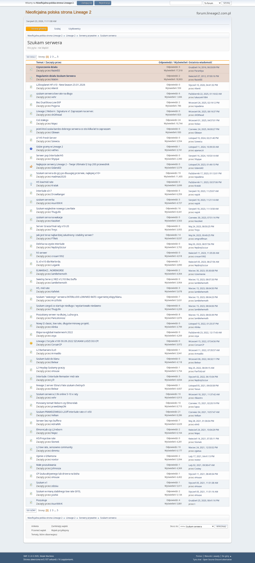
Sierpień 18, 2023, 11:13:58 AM (204, 208)
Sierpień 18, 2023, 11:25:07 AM (204, 191)
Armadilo (56, 353)
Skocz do (174, 526)
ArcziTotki (56, 300)
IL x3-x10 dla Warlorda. (48, 261)
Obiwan (55, 132)
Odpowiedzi (165, 62)
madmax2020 (58, 176)
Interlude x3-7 (44, 190)
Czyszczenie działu (47, 67)
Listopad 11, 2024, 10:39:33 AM (204, 146)
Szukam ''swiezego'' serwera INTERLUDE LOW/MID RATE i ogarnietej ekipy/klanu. (79, 296)
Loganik (55, 265)
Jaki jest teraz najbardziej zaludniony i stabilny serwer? (64, 235)
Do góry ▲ (227, 556)
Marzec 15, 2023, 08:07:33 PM (203, 279)
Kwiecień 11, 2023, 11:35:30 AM (204, 253)
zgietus (197, 450)
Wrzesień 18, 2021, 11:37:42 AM (204, 394)
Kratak (54, 185)
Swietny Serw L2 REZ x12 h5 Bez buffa (56, 279)
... (55, 56)
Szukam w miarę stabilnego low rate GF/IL (58, 491)
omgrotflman (200, 238)
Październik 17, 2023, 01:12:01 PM (205, 173)
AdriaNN (56, 424)
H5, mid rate (43, 288)
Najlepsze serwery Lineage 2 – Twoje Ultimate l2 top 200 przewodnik (72, 164)
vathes (54, 150)
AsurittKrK (56, 203)
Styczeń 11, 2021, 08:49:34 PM (203, 474)
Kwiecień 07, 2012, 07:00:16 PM (204, 76)
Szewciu (55, 141)
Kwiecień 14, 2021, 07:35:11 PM (204, 438)
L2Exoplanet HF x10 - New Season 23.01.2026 (60, 84)
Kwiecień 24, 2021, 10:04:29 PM (204, 429)
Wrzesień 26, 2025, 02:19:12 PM (204, 102)
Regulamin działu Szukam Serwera (56, 75)
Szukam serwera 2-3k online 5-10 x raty (57, 394)
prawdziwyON (58, 406)
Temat (40, 62)
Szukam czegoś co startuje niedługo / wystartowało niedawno (68, 305)
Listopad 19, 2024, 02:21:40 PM (204, 138)
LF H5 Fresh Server (46, 137)
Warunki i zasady (212, 556)
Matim (54, 79)
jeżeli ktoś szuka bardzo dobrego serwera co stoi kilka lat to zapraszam (73, 129)
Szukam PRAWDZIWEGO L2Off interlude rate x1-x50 (64, 411)
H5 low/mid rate (44, 182)
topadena (199, 106)
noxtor (55, 459)
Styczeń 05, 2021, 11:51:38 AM (203, 482)
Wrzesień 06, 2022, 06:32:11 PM (204, 359)
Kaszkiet (55, 220)
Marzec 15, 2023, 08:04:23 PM (203, 297)
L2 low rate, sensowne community (54, 447)
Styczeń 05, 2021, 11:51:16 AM (203, 491)
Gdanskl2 (56, 167)
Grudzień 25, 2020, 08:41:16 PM (204, 500)
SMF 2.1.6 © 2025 (31, 556)
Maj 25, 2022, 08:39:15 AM (201, 367)
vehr (53, 97)
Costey (197, 468)
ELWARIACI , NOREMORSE (50, 270)
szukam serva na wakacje (49, 217)
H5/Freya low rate (46, 438)
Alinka (54, 326)
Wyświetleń (181, 62)
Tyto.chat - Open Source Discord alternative (212, 559)
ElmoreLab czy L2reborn (49, 429)
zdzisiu (54, 486)
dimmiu (55, 450)
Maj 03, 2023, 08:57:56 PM (201, 244)
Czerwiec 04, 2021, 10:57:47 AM (204, 412)
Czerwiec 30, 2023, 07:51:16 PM (204, 217)
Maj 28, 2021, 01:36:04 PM (201, 420)
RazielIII (55, 70)
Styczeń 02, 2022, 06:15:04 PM (203, 376)
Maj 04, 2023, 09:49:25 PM (201, 235)
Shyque (55, 159)
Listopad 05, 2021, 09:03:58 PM (204, 385)
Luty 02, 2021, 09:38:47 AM (202, 465)
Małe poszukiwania (46, 464)
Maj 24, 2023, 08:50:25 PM (201, 226)
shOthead (56, 114)
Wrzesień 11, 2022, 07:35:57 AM (204, 350)
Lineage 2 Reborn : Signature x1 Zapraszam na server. (65, 111)
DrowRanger (58, 194)
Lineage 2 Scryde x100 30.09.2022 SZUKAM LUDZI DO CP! (67, 341)
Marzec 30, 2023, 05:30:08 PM (203, 270)
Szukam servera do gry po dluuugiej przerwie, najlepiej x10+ (68, 173)
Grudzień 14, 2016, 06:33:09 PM (204, 67)
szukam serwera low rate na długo (54, 93)
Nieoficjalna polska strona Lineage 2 (58, 12)
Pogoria (55, 105)
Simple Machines (47, 556)
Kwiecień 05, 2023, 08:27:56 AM (204, 261)
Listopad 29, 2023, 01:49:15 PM (204, 164)
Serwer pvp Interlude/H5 (49, 155)
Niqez (54, 123)
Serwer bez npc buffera (48, 420)
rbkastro (198, 397)
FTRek (54, 238)
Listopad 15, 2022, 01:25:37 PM (204, 323)
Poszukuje (41, 500)
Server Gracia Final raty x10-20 (52, 226)
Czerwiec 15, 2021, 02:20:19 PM (204, 403)
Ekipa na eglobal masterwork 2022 (54, 332)
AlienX (54, 88)
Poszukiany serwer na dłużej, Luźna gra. (57, 314)
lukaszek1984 (201, 97)
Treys (54, 229)
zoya (53, 335)
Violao (197, 123)
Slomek (55, 441)
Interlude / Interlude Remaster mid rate (57, 376)
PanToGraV (199, 371)
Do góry (31, 510)
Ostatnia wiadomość (200, 62)
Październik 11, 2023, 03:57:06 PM (205, 182)
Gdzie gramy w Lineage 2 (49, 146)
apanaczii (199, 150)
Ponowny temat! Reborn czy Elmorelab (56, 403)
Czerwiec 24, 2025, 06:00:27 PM (204, 129)
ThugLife (56, 212)
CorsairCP (56, 344)
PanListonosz (58, 318)
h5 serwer (41, 252)
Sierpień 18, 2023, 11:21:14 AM (204, 199)
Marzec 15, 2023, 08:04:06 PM (203, 306)
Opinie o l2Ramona (46, 456)
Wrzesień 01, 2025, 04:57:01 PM (204, 120)
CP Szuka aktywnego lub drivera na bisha (57, 473)
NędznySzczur (58, 247)
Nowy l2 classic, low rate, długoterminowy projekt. (63, 323)
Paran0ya (199, 70)
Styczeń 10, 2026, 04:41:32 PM (203, 85)
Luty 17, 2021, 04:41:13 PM (201, 456)
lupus (197, 406)
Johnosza (56, 468)
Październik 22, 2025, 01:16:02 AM (205, 93)
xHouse (55, 371)
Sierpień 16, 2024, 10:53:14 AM (204, 155)
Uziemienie (199, 274)
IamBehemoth (59, 273)
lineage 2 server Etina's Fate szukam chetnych (60, 385)
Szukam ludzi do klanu (47, 358)
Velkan (54, 415)
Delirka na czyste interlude (50, 243)
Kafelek (55, 291)
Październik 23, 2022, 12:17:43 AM (205, 332)
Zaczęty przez (53, 62)
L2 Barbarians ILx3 (46, 350)
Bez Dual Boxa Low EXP (48, 102)
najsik (197, 194)
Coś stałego (42, 120)
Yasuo (197, 389)
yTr (53, 380)
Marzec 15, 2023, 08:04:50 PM (203, 288)
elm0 (196, 424)
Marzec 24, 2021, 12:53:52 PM (203, 447)
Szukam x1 (42, 482)
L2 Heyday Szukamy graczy (50, 367)
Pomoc (199, 556)
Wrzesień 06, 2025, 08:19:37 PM (204, 111)
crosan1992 (57, 256)
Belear (54, 362)
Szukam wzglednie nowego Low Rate (55, 208)
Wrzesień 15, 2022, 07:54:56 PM (204, 341)
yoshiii (54, 494)
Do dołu (31, 57)
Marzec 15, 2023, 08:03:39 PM (203, 314)
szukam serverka (45, 199)
